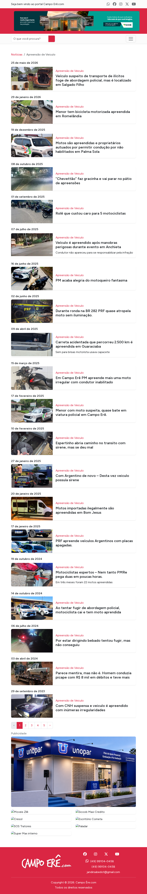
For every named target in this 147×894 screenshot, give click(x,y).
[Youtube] (134, 4)
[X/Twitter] (127, 4)
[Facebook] (114, 4)
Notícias (16, 54)
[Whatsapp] (108, 4)
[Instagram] (120, 4)
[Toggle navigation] (131, 38)
